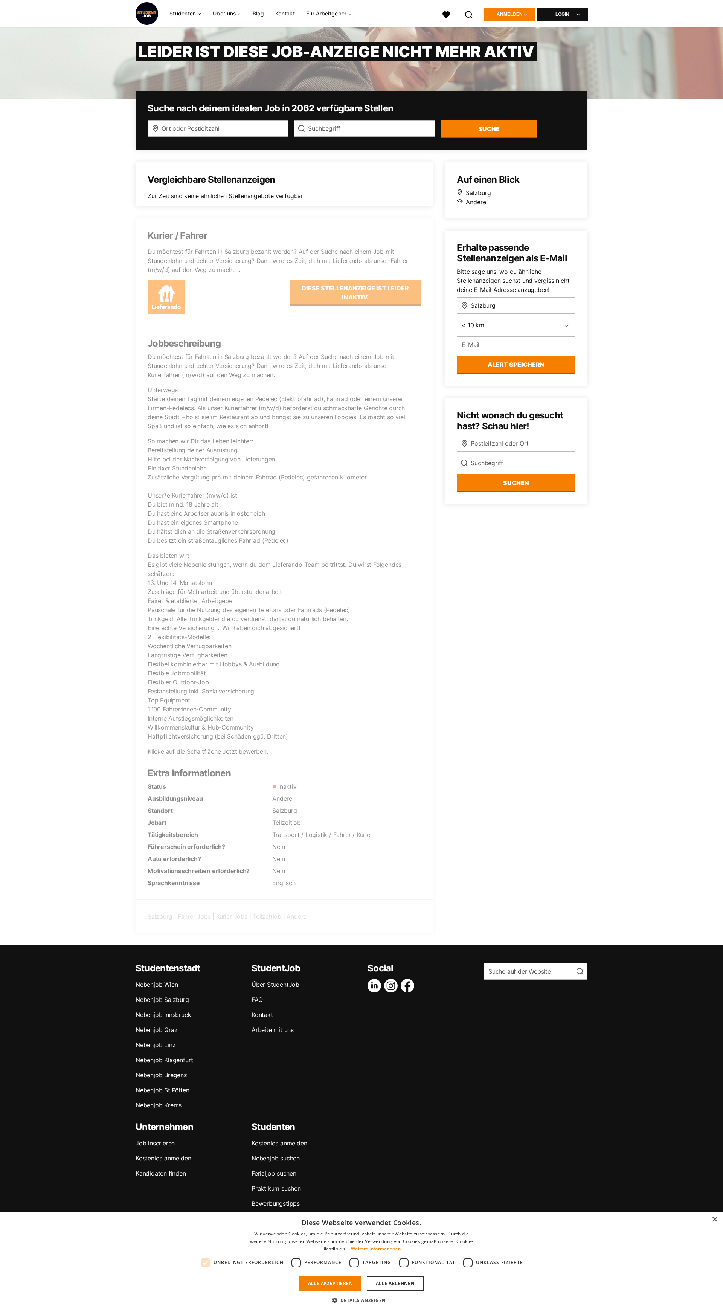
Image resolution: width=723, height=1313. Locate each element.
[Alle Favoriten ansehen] (446, 13)
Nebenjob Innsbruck (163, 1014)
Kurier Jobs (231, 916)
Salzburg (160, 916)
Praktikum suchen (276, 1188)
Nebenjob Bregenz (161, 1075)
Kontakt (285, 13)
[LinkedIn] (376, 985)
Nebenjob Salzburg (162, 999)
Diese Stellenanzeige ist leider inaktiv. (355, 292)
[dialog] (361, 1262)
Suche (489, 129)
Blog (258, 13)
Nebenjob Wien (157, 984)
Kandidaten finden (161, 1173)
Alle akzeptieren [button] (330, 1283)
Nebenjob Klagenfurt (164, 1060)
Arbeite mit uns (273, 1030)
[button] (361, 1300)
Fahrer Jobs (194, 916)
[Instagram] (392, 985)
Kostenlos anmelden (163, 1158)
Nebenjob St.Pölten (162, 1090)
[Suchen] (469, 13)
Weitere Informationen (376, 1249)
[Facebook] (409, 985)
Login (562, 14)
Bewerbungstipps (276, 1203)
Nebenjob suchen (276, 1158)
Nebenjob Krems (159, 1105)
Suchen (516, 483)
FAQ (257, 999)
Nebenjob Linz (155, 1045)
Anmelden (510, 14)
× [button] (714, 1220)
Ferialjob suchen (274, 1173)
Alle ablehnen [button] (395, 1283)
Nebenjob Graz (156, 1030)
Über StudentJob (275, 984)
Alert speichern (516, 364)
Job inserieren (155, 1143)
